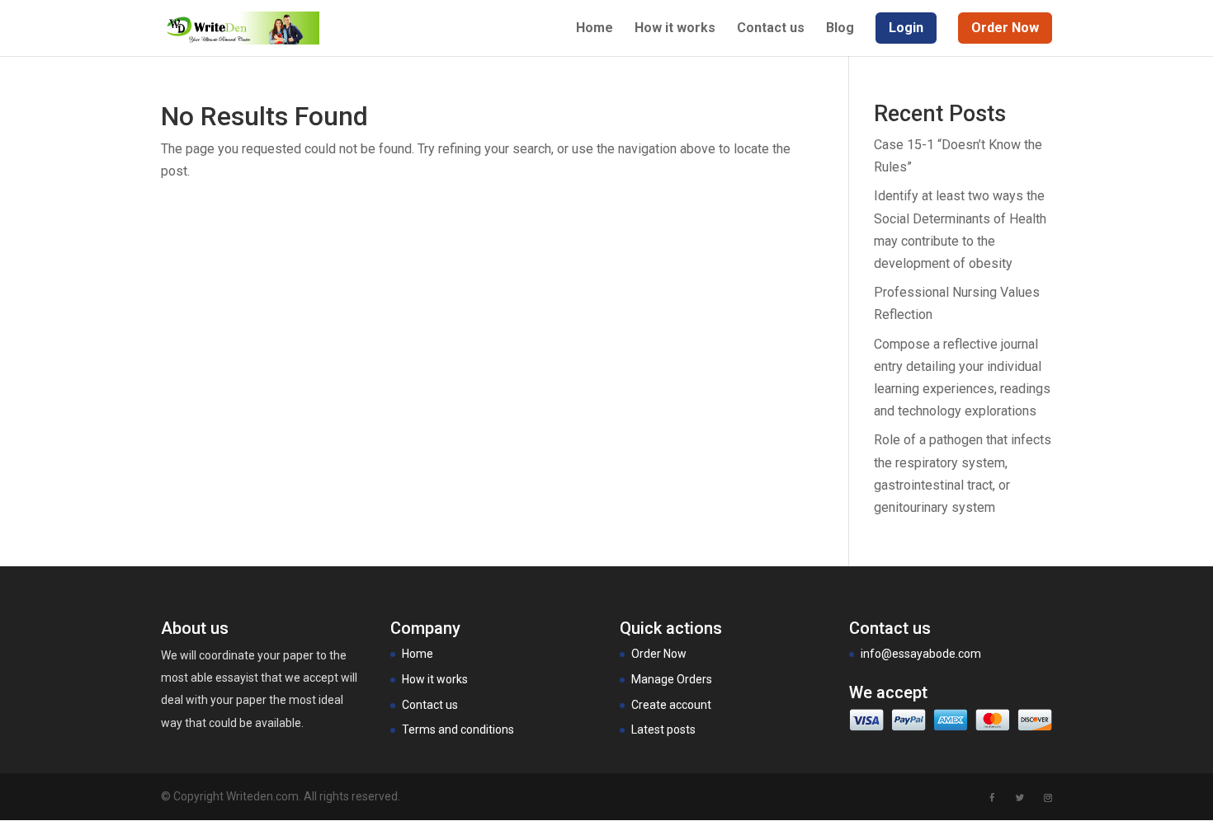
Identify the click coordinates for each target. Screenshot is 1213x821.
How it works (675, 28)
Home (594, 28)
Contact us (771, 28)
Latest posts (663, 729)
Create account (671, 704)
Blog (840, 28)
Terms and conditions (458, 729)
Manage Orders (671, 679)
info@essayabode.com (921, 653)
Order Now (659, 653)
